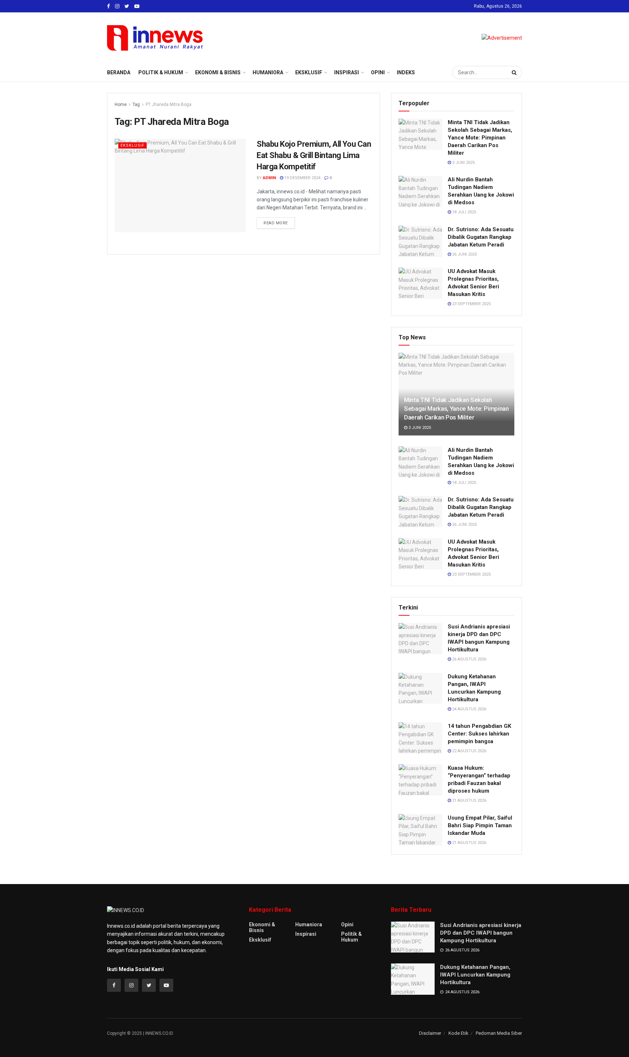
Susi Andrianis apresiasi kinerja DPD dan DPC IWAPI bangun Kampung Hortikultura (480, 933)
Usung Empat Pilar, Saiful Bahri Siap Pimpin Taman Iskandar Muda (480, 825)
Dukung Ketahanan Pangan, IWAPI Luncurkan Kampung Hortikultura (475, 975)
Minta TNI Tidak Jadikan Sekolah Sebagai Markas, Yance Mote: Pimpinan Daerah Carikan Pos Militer (480, 137)
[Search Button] (515, 72)
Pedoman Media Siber (499, 1033)
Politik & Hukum (160, 72)
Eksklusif (308, 72)
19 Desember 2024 (301, 177)
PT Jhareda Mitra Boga (168, 104)
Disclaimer (430, 1033)
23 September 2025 (471, 303)
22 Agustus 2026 (468, 751)
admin (269, 177)
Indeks (406, 72)
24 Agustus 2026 (468, 709)
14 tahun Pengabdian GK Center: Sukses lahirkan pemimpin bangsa (479, 734)
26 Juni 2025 (464, 254)
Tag (136, 104)
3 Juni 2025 (463, 162)
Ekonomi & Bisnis (218, 72)
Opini (378, 72)
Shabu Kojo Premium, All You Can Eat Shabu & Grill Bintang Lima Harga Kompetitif (314, 155)
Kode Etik (458, 1033)
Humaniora (268, 72)
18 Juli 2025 (463, 212)
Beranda (118, 72)
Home (121, 104)
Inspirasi (346, 72)
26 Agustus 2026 (468, 659)
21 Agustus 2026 (468, 800)
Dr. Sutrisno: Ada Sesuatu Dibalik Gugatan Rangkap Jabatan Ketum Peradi (481, 237)
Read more (276, 223)
